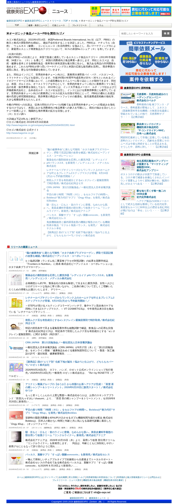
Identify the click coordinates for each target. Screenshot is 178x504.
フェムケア (36, 293)
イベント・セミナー (40, 357)
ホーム (20, 477)
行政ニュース (58, 25)
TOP (17, 25)
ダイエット (36, 428)
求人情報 (73, 477)
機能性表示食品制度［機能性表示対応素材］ (104, 480)
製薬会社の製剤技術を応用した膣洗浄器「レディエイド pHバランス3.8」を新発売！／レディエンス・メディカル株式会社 (78, 162)
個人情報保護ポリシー (137, 477)
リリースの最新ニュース (24, 246)
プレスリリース (79, 25)
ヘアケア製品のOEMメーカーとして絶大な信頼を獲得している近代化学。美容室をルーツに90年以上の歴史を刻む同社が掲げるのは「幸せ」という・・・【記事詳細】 (144, 207)
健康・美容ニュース (37, 25)
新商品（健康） (61, 428)
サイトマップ (51, 477)
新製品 (62, 293)
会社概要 (63, 477)
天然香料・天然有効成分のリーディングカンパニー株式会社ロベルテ (152, 97)
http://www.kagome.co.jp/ (20, 133)
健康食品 (47, 428)
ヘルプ (82, 477)
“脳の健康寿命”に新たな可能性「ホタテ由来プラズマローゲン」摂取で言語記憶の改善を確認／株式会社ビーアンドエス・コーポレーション (78, 152)
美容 (70, 293)
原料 (34, 271)
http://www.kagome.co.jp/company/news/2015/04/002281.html (40, 125)
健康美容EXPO (77, 498)
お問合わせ (154, 477)
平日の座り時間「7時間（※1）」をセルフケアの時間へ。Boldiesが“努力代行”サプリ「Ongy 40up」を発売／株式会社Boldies (78, 197)
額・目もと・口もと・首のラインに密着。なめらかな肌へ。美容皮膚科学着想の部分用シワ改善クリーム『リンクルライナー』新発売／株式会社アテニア (78, 207)
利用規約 (121, 477)
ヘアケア (35, 405)
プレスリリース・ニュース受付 (67, 480)
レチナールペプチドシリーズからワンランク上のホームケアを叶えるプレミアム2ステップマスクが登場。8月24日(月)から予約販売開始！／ (78, 173)
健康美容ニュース (97, 498)
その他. (33, 138)
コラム (100, 25)
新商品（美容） (50, 293)
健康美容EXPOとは (34, 477)
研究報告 (42, 271)
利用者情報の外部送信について (101, 477)
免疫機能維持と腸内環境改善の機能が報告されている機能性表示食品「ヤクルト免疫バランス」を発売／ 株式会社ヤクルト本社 (78, 225)
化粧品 (35, 316)
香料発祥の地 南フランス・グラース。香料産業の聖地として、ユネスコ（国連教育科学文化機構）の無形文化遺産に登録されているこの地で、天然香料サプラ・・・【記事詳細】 (144, 110)
